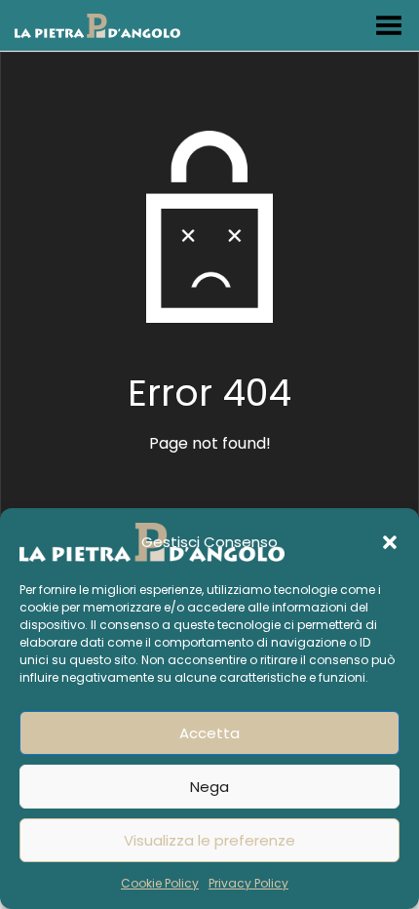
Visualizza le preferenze (209, 840)
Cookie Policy (160, 883)
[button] (390, 542)
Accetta (209, 733)
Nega (209, 786)
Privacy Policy (248, 883)
